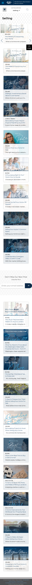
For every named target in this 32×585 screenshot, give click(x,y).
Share (29, 48)
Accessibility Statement (10, 582)
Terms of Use (12, 581)
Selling (7, 34)
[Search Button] (27, 9)
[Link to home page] (9, 2)
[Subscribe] (28, 285)
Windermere (26, 580)
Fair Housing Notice (22, 582)
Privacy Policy (20, 581)
